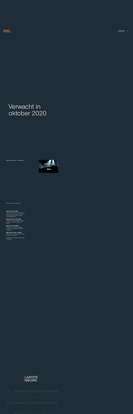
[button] (128, 31)
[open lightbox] (48, 167)
